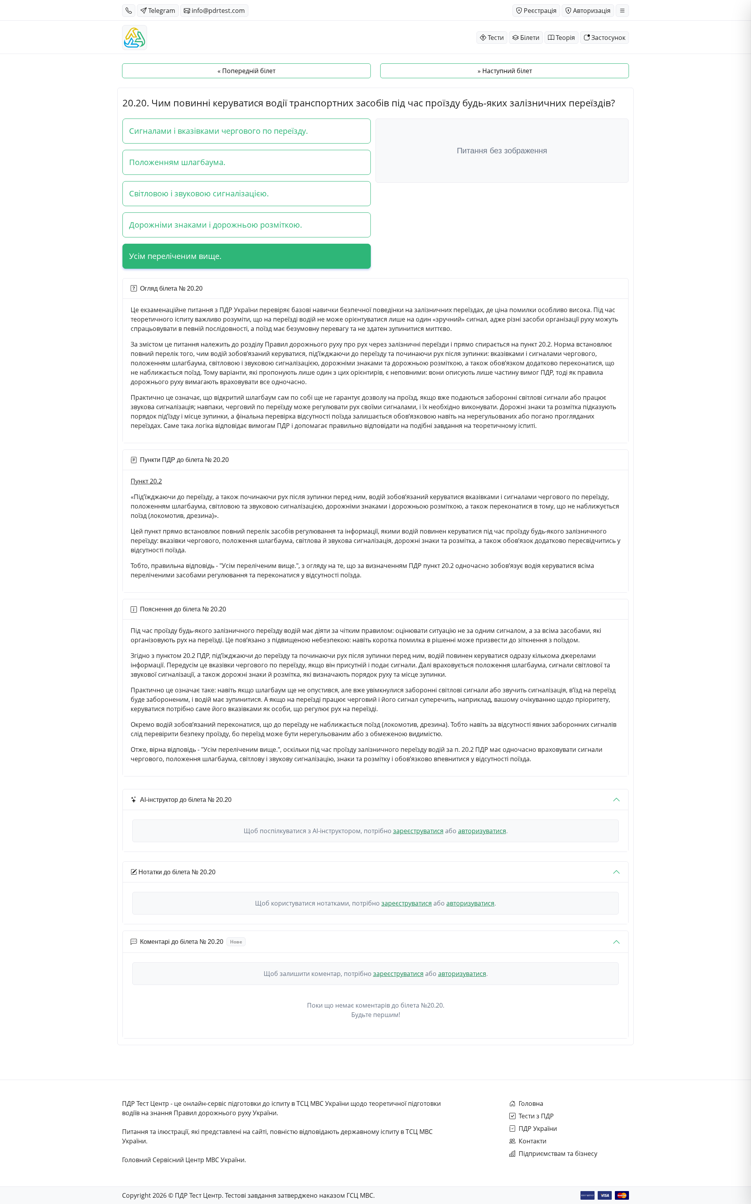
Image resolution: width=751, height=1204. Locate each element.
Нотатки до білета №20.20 (177, 872)
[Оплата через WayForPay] (587, 1195)
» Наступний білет (505, 70)
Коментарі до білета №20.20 (191, 941)
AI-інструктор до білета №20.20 (186, 799)
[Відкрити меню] (622, 10)
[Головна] (134, 37)
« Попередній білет (246, 70)
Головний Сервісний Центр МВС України (183, 1159)
